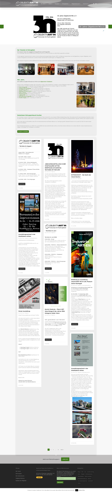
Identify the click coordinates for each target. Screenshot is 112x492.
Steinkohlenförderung (82, 478)
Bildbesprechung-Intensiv (25, 91)
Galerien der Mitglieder (21, 480)
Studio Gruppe (22, 97)
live (85, 471)
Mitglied (82, 474)
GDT (82, 471)
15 (58, 449)
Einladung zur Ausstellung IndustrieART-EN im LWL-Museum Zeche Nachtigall (81, 281)
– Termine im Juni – (51, 231)
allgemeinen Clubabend (46, 81)
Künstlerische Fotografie (25, 96)
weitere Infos (81, 490)
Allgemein (53, 171)
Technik (89, 478)
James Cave (48, 171)
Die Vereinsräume (20, 476)
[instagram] (95, 3)
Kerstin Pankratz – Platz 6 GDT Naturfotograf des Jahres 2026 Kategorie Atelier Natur (55, 311)
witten (79, 483)
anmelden (65, 459)
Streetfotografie (23, 89)
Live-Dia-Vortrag (90, 471)
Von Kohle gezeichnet (82, 480)
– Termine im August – (25, 146)
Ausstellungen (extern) (33, 238)
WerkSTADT (90, 480)
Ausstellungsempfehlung (86, 285)
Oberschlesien (81, 476)
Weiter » (62, 449)
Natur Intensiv (22, 92)
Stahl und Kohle (88, 476)
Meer (79, 474)
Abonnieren (60, 482)
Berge (79, 471)
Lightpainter (22, 95)
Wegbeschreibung (20, 478)
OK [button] (76, 490)
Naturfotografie (23, 87)
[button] (23, 131)
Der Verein (18, 471)
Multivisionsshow (88, 474)
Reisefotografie (23, 93)
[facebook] (93, 3)
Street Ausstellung (24, 311)
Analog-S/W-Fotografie (25, 88)
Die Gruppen (19, 473)
